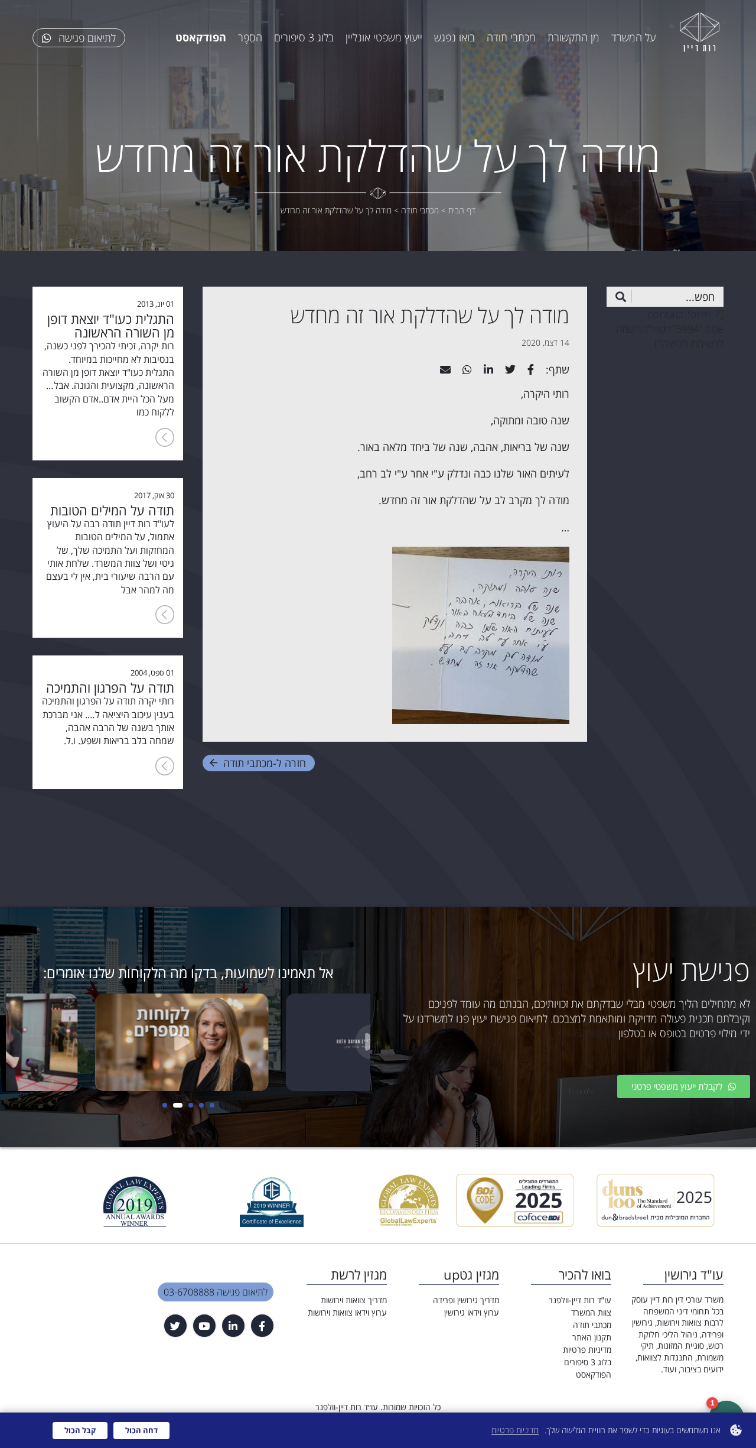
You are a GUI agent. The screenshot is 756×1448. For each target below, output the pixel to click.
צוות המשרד (591, 1312)
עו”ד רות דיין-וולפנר (580, 1300)
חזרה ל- (264, 763)
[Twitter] (175, 1325)
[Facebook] (262, 1325)
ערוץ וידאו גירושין (471, 1312)
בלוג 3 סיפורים (304, 37)
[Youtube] (204, 1325)
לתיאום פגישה (86, 38)
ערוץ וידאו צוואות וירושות (347, 1312)
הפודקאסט (593, 1374)
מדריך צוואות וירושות (354, 1300)
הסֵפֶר (250, 37)
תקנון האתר (591, 1337)
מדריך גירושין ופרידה (466, 1300)
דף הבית (461, 210)
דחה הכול (141, 1430)
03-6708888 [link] (587, 1033)
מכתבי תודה (511, 37)
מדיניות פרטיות (587, 1349)
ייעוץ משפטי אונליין (384, 37)
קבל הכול (80, 1430)
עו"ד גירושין (694, 1274)
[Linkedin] (233, 1325)
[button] (212, 1105)
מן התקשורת (573, 37)
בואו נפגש (454, 37)
